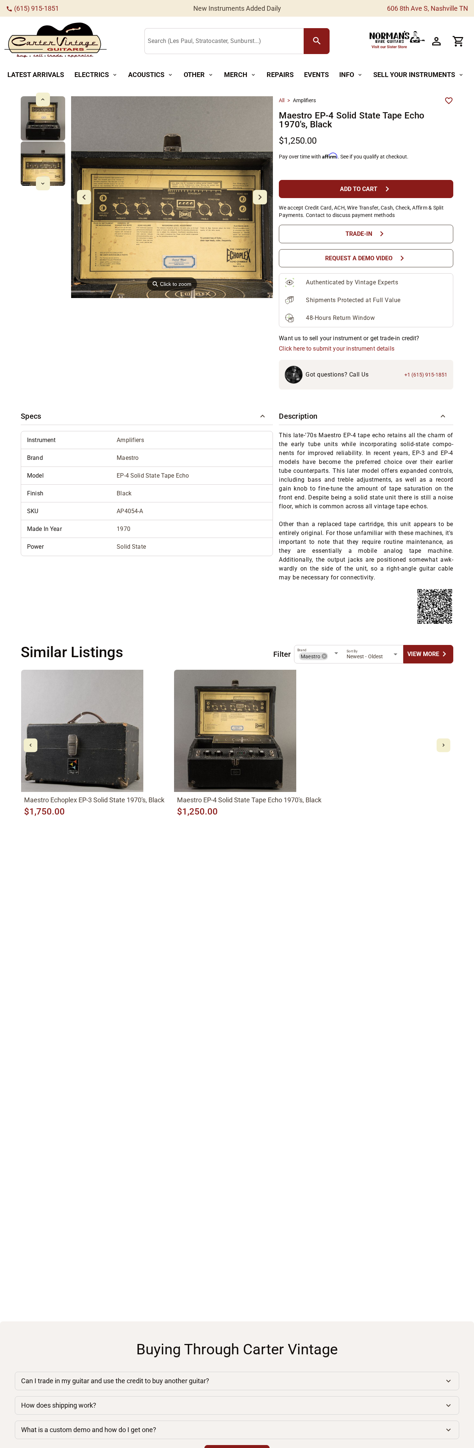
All (281, 100)
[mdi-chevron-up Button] (43, 99)
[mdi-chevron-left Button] (30, 745)
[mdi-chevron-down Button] (43, 183)
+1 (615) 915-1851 (425, 375)
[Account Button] (436, 41)
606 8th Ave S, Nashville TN (427, 8)
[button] (147, 416)
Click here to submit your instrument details (336, 348)
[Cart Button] (458, 41)
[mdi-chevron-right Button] (443, 745)
